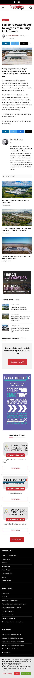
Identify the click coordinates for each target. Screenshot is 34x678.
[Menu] (3, 7)
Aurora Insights (6, 570)
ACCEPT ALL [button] (26, 673)
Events (4, 577)
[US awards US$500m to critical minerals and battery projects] (17, 245)
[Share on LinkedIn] (6, 43)
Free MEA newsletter (8, 615)
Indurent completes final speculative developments (15, 201)
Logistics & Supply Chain (9, 555)
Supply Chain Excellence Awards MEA (13, 641)
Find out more (15, 468)
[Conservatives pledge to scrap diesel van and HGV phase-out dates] (5, 328)
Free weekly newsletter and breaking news (14, 604)
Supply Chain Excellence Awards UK (15, 524)
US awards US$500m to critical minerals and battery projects (16, 257)
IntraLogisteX (6, 652)
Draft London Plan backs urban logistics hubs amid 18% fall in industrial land (16, 229)
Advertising (5, 593)
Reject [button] (16, 673)
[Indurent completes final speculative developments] (17, 189)
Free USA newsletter (8, 611)
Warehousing (6, 559)
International (6, 566)
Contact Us (5, 597)
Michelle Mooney (13, 36)
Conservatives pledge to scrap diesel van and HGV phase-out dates (20, 330)
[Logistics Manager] (17, 8)
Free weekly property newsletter (11, 607)
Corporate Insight (7, 573)
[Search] (30, 7)
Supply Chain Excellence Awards (11, 634)
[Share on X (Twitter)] (15, 43)
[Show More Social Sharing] (30, 43)
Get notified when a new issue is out (13, 622)
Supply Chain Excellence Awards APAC (13, 645)
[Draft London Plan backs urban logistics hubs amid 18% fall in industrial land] (17, 217)
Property (5, 20)
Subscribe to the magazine (9, 600)
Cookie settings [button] (7, 674)
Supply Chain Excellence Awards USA (13, 638)
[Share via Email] (24, 43)
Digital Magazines (7, 580)
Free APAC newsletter (8, 618)
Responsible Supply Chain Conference (13, 649)
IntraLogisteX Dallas (15, 493)
